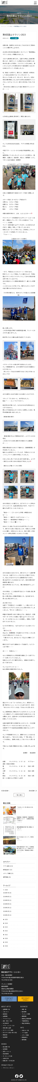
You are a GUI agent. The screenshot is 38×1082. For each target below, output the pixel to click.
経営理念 (5, 1014)
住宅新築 (5, 1049)
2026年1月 (6, 915)
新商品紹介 (6, 870)
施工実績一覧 (6, 1047)
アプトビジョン (7, 1018)
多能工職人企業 (7, 1028)
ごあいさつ (6, 1012)
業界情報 (5, 877)
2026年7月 (6, 893)
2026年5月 (6, 900)
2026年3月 (6, 907)
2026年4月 (6, 904)
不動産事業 (25, 1021)
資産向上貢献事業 (26, 1018)
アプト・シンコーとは (8, 1025)
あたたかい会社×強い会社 (10, 1032)
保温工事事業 (25, 1023)
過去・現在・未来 (7, 1021)
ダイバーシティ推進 (8, 1030)
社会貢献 (5, 1037)
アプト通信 (6, 866)
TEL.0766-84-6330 (7, 993)
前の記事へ (5, 791)
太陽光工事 (6, 1058)
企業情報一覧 (6, 1009)
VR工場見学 (6, 1023)
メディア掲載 (7, 873)
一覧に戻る (19, 795)
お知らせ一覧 (25, 1030)
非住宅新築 (6, 1054)
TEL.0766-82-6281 (7, 980)
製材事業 (24, 1012)
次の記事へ (32, 791)
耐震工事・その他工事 (8, 1060)
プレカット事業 (26, 1014)
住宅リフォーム (7, 1051)
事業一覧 (24, 1009)
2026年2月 (6, 911)
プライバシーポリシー (8, 1068)
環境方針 (5, 1035)
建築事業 (24, 1016)
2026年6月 (6, 896)
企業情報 (5, 1016)
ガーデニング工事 (7, 1056)
